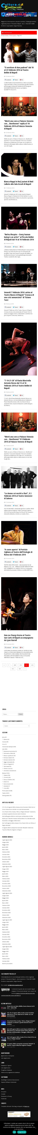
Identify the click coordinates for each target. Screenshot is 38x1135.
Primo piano (5, 790)
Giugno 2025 (5, 869)
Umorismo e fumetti (9, 770)
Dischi (5, 781)
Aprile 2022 (5, 954)
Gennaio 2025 (5, 881)
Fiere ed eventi (7, 784)
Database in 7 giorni (6, 1065)
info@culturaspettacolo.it (15, 985)
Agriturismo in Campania (7, 1055)
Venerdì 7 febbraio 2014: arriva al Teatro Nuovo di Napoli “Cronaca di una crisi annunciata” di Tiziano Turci (19, 296)
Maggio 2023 (5, 924)
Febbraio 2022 (6, 958)
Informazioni (8, 33)
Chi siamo (3, 1091)
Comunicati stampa (7, 746)
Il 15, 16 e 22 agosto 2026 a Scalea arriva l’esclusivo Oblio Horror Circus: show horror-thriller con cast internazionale (20, 1014)
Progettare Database (6, 1070)
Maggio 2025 (5, 871)
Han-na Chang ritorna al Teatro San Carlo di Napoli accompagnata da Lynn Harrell (18, 638)
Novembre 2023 (6, 912)
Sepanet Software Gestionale (8, 1082)
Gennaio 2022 (5, 961)
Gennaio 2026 (5, 854)
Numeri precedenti (7, 963)
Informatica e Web (8, 753)
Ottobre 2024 (5, 888)
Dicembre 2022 (6, 937)
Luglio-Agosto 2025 (7, 866)
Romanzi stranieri (8, 760)
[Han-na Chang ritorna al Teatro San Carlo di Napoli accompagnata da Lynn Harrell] (19, 629)
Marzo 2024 (5, 903)
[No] (36, 1128)
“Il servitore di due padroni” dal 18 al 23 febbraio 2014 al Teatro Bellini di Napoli (19, 70)
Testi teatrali (7, 766)
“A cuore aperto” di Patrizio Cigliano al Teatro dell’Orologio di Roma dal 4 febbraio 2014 (18, 552)
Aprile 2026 (5, 847)
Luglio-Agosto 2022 (7, 946)
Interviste (6, 786)
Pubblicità (3, 1098)
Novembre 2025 (6, 859)
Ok (14, 1132)
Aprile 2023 (5, 927)
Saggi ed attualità (8, 762)
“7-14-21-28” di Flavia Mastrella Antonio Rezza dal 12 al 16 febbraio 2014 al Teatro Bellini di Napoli (18, 384)
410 (21, 665)
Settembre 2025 (6, 864)
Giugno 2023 (5, 922)
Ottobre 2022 (5, 941)
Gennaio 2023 (5, 934)
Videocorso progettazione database (10, 1072)
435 (20, 669)
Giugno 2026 (5, 842)
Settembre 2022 (6, 944)
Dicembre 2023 (6, 910)
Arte (3, 737)
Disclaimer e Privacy (6, 1096)
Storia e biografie (8, 764)
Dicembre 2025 (6, 857)
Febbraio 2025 (6, 878)
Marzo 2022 (5, 956)
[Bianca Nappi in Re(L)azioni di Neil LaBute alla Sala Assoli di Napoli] (19, 176)
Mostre (5, 739)
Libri (3, 749)
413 (13, 669)
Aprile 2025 (5, 874)
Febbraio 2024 (6, 905)
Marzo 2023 (5, 929)
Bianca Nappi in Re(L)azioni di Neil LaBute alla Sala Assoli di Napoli (18, 182)
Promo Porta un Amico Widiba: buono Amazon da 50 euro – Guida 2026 (20, 1007)
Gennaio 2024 (5, 907)
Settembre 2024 (6, 891)
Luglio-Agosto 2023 (7, 920)
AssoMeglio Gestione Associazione (10, 1080)
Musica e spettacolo (8, 755)
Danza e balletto (8, 779)
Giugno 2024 (5, 895)
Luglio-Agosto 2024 (7, 893)
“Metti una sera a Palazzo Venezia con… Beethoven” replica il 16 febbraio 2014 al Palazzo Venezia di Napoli (18, 124)
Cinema (4, 742)
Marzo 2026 (5, 849)
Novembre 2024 (6, 886)
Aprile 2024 (5, 900)
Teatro (4, 793)
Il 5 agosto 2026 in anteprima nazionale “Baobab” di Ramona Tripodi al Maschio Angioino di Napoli (21, 1044)
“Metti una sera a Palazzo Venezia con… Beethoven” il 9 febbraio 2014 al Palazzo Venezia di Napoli (18, 439)
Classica (5, 775)
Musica (4, 773)
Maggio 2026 (5, 844)
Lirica (5, 788)
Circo (3, 744)
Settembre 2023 (6, 917)
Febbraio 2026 (6, 852)
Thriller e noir (7, 768)
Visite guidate (5, 795)
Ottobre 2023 (5, 915)
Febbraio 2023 (6, 932)
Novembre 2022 (6, 939)
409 (15, 665)
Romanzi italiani (8, 757)
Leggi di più (21, 1132)
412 (32, 665)
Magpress (26, 1106)
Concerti (6, 777)
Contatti (3, 1094)
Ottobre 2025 (5, 861)
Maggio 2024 (5, 898)
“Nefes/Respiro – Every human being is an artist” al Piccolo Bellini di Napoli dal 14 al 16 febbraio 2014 (19, 237)
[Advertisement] (19, 690)
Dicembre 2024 (6, 883)
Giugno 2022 (5, 949)
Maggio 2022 (5, 951)
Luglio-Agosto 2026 (7, 840)
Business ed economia (9, 751)
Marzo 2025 (5, 876)
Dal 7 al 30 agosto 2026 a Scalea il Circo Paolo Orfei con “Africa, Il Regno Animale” (21, 1038)
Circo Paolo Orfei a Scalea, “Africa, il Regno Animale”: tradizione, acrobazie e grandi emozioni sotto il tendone (21, 1022)
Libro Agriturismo (5, 1058)
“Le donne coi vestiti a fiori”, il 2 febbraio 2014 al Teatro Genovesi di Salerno (18, 496)
